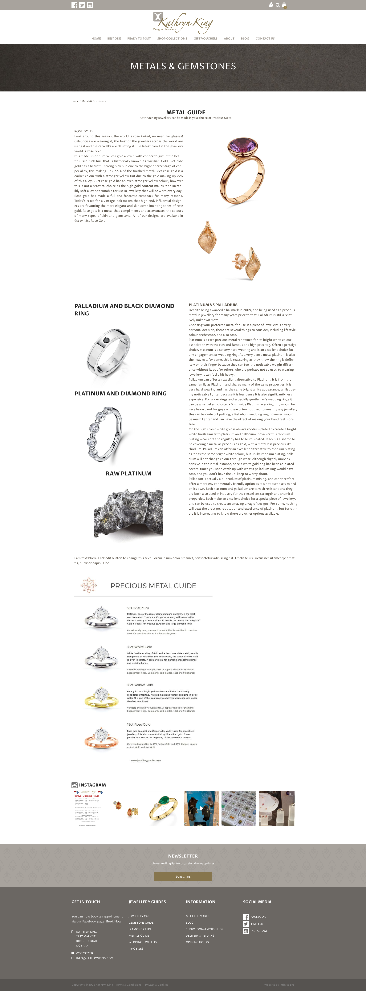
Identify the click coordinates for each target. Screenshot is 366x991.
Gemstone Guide (141, 923)
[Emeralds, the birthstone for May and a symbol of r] (163, 808)
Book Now (113, 921)
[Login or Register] (271, 4)
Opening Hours (197, 942)
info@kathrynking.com (94, 958)
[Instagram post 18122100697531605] (88, 808)
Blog (245, 38)
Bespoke (114, 38)
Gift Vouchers (206, 38)
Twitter (257, 924)
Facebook (258, 917)
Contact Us (265, 38)
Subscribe (183, 877)
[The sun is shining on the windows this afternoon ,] (277, 808)
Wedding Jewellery (143, 942)
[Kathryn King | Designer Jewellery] (183, 23)
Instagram (259, 931)
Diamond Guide (140, 929)
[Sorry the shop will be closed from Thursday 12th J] (126, 808)
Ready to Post (139, 38)
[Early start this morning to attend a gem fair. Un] (239, 808)
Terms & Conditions (128, 985)
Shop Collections (172, 38)
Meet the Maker (197, 916)
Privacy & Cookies (156, 985)
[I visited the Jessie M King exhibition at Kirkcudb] (201, 808)
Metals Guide (139, 936)
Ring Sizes (136, 949)
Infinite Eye (287, 985)
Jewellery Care (140, 916)
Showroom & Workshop (204, 929)
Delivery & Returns (200, 936)
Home (96, 38)
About (229, 38)
